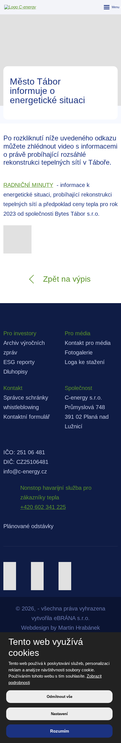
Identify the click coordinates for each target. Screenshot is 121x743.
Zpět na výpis (67, 279)
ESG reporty (19, 362)
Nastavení (59, 714)
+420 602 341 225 (43, 507)
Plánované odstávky (28, 526)
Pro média (77, 333)
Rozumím (59, 731)
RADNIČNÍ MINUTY (28, 185)
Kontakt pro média (88, 343)
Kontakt (13, 388)
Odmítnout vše (59, 697)
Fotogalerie (79, 352)
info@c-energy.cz (25, 471)
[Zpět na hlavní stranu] (17, 7)
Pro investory (19, 333)
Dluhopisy (15, 372)
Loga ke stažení (85, 362)
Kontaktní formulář (26, 417)
